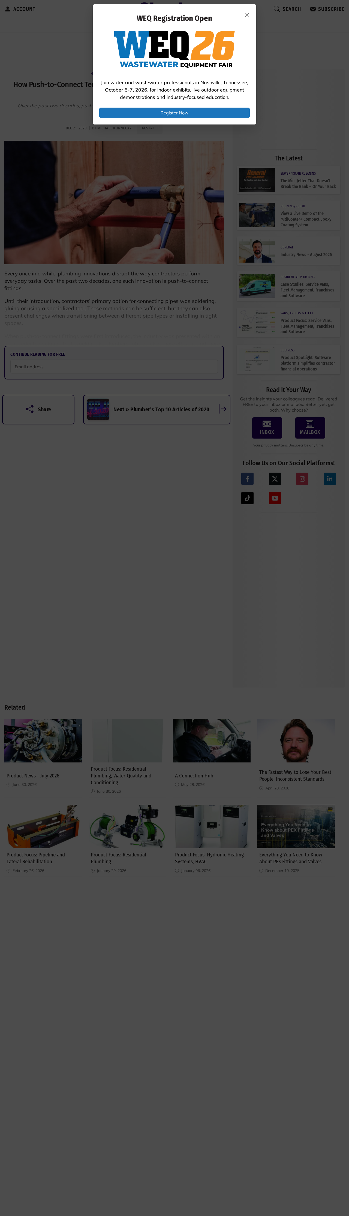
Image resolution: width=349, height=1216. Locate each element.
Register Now (174, 112)
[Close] (247, 15)
